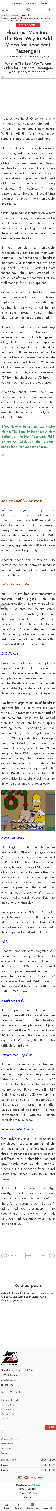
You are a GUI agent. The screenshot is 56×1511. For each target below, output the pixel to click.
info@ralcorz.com (9, 1379)
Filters (18, 1507)
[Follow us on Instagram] (16, 1392)
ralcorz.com (7, 1384)
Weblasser (36, 1485)
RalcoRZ (14, 56)
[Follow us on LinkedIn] (20, 1392)
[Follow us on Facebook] (6, 1392)
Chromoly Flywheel (20, 15)
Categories (32, 1507)
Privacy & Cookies (28, 1493)
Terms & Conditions (28, 1488)
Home (4, 15)
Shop (7, 1507)
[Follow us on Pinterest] (11, 1392)
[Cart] (53, 10)
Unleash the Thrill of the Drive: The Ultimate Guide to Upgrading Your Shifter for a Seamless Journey (27, 1297)
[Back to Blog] (28, 1255)
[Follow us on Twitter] (2, 1392)
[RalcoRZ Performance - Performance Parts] (28, 10)
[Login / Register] (49, 10)
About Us (28, 1497)
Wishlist (48, 1507)
